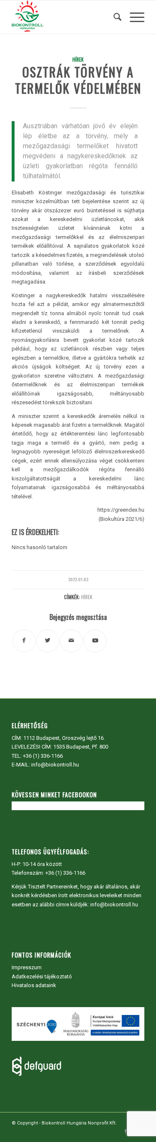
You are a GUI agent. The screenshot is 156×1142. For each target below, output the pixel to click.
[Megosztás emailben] (71, 640)
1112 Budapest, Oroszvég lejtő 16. (64, 738)
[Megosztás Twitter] (47, 640)
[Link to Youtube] (95, 640)
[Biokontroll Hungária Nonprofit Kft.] (65, 17)
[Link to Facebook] (125, 1131)
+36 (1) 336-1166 (43, 756)
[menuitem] (113, 17)
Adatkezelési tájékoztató (42, 976)
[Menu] (132, 17)
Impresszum (27, 967)
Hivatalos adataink (34, 985)
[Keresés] (113, 17)
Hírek (78, 59)
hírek (86, 596)
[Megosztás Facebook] (23, 640)
